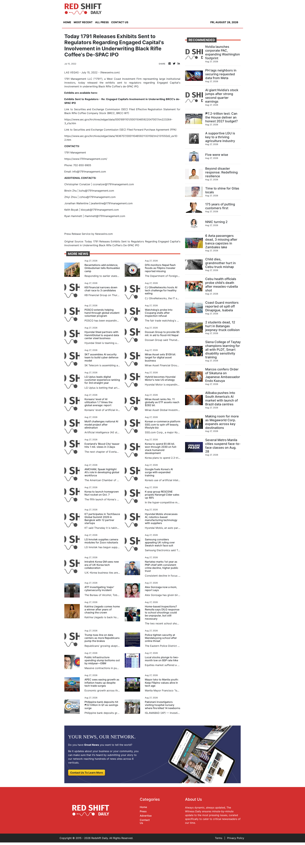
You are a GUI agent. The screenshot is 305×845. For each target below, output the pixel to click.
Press (143, 811)
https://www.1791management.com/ (85, 158)
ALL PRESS (102, 22)
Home (143, 807)
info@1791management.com (89, 171)
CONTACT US (119, 22)
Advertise (146, 815)
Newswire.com (110, 72)
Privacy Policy (235, 838)
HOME (67, 22)
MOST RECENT (83, 22)
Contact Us (145, 821)
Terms (218, 838)
